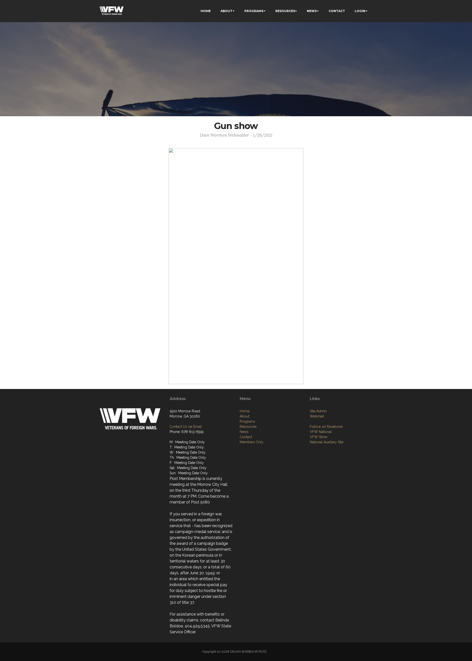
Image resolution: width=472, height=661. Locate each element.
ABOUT (226, 11)
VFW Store (318, 437)
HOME (206, 11)
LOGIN (360, 11)
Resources (248, 427)
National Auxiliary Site (326, 442)
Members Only (252, 442)
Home (245, 411)
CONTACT (337, 11)
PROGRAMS (253, 11)
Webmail (317, 416)
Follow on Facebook (326, 427)
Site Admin (318, 411)
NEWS (312, 11)
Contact (246, 437)
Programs (247, 421)
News (244, 432)
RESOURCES (285, 11)
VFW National (321, 432)
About (244, 416)
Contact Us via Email (186, 427)
